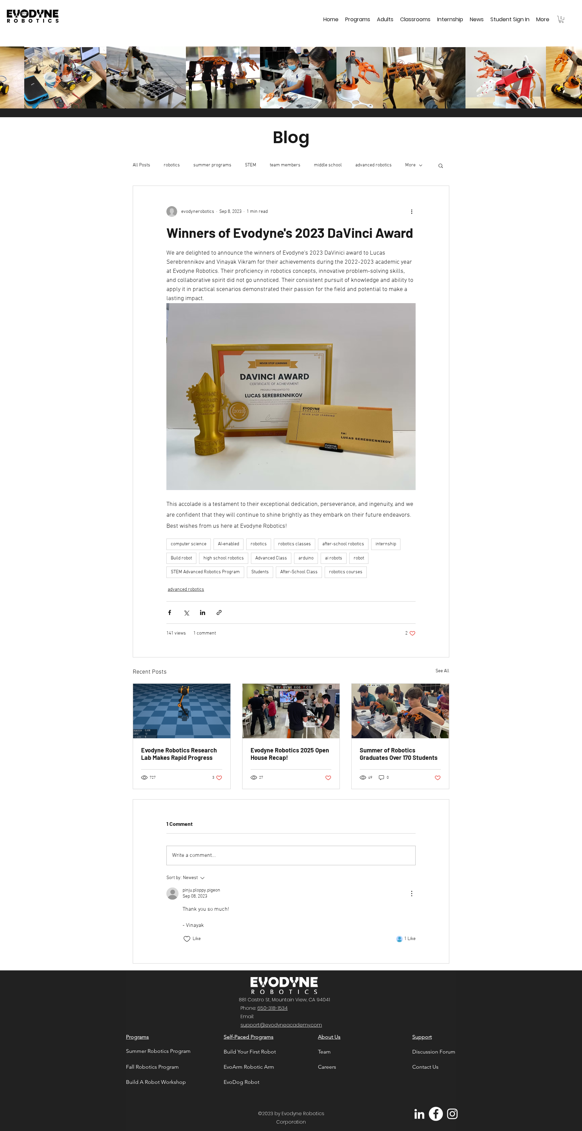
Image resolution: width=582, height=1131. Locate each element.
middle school (328, 165)
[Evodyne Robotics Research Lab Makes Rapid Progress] (181, 711)
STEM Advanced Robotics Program (205, 572)
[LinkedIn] (419, 1114)
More (410, 165)
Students (260, 572)
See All (442, 671)
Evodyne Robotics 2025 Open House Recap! (290, 753)
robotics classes (294, 544)
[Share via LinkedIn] (202, 612)
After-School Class (299, 572)
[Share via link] (219, 612)
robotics (172, 165)
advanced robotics (373, 165)
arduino (306, 558)
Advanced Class (271, 558)
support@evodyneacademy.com (281, 1025)
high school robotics (223, 558)
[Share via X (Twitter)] (186, 612)
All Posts (141, 165)
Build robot (181, 558)
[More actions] (412, 211)
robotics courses (345, 572)
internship (386, 544)
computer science (188, 544)
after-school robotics (343, 544)
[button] (358, 19)
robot (359, 558)
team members (285, 165)
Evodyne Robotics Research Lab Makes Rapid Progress (179, 753)
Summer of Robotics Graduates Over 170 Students (399, 753)
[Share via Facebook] (169, 612)
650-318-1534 (272, 1008)
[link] (561, 19)
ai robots (333, 558)
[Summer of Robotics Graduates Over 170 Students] (400, 711)
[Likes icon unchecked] (187, 939)
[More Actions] (412, 894)
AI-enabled (228, 544)
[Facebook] (436, 1114)
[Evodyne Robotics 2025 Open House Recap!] (291, 711)
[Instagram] (452, 1114)
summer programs (212, 165)
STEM (250, 165)
